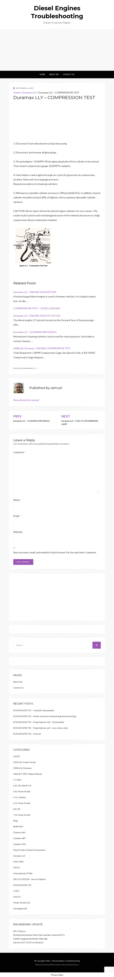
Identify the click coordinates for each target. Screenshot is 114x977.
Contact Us (68, 74)
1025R (16, 756)
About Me (54, 74)
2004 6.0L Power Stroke (24, 762)
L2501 (16, 891)
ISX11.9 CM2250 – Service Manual (29, 879)
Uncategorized (20, 908)
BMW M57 (18, 826)
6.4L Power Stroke (21, 791)
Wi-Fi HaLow (19, 931)
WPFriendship (54, 965)
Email (16, 515)
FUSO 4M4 (18, 861)
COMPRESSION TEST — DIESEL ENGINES (36, 308)
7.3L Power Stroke (21, 815)
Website (18, 531)
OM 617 (17, 897)
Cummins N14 (19, 844)
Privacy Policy (57, 975)
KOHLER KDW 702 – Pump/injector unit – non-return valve (40, 728)
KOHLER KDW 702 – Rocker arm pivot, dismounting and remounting (44, 716)
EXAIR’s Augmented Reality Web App (30, 938)
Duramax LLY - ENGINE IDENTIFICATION (36, 315)
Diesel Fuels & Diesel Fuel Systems (29, 850)
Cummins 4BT (19, 838)
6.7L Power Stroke (21, 803)
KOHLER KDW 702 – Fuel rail (27, 734)
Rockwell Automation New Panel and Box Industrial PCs (39, 935)
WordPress (74, 965)
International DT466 (23, 873)
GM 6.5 (16, 867)
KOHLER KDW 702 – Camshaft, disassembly (33, 710)
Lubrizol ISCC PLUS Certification (28, 942)
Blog (15, 820)
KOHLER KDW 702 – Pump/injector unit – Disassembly (38, 722)
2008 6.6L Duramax (22, 768)
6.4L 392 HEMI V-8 (22, 785)
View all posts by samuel (26, 399)
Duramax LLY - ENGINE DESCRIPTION (34, 292)
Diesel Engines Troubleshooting (66, 961)
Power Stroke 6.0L (21, 902)
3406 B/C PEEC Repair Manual (27, 774)
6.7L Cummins (19, 797)
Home (42, 74)
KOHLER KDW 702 (22, 885)
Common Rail (19, 832)
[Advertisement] (57, 49)
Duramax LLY (29, 92)
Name (17, 499)
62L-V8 (16, 809)
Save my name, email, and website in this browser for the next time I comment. (55, 552)
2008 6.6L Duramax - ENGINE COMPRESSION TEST (41, 348)
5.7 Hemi (17, 779)
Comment (19, 452)
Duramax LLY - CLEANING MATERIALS (34, 332)
